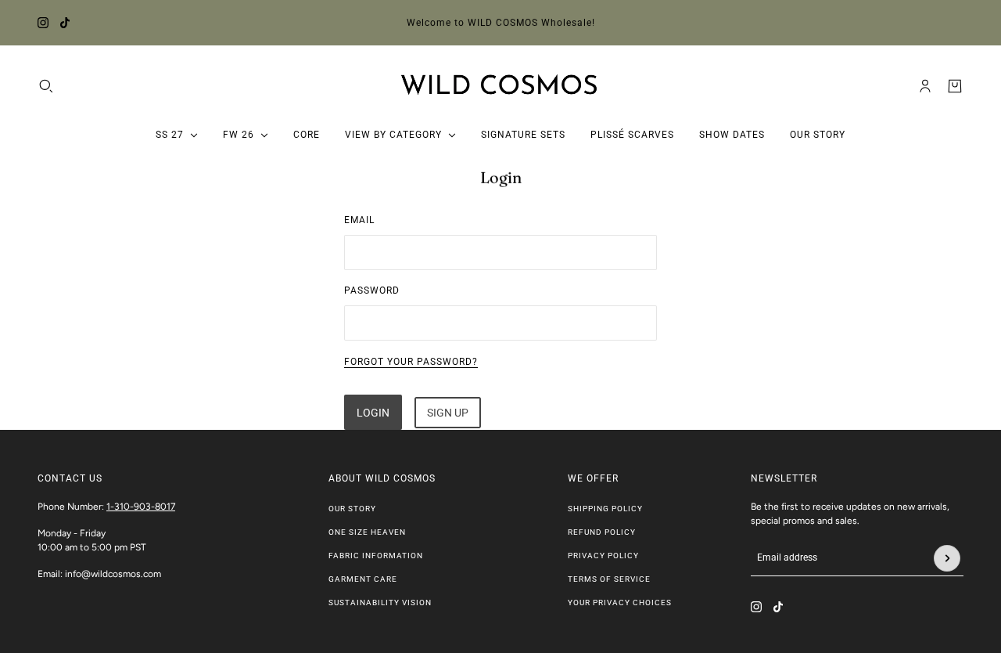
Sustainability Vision (380, 602)
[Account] (925, 86)
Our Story (352, 508)
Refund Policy (602, 532)
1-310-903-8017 (140, 506)
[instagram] (43, 22)
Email (359, 220)
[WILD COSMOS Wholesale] (501, 86)
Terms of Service (609, 579)
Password (372, 290)
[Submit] (947, 558)
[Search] (46, 86)
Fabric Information (375, 555)
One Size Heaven (367, 532)
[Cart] (954, 86)
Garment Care (362, 579)
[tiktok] (65, 22)
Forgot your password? (411, 361)
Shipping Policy (605, 508)
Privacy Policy (603, 555)
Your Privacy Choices (620, 602)
